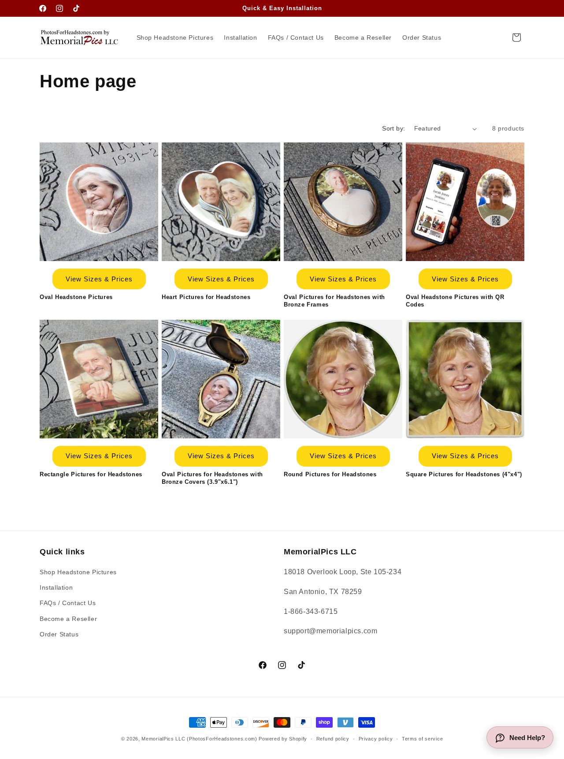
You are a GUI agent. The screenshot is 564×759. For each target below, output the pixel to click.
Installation (56, 587)
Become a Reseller (68, 618)
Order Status (59, 634)
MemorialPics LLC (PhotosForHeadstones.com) (199, 738)
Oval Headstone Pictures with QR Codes (455, 301)
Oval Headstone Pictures (76, 297)
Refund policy (332, 738)
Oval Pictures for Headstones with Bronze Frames (334, 301)
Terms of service (422, 738)
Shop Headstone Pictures (78, 572)
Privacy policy (376, 738)
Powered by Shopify (283, 738)
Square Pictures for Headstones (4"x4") (464, 474)
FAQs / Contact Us (68, 602)
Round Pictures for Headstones (330, 474)
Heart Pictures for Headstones (206, 297)
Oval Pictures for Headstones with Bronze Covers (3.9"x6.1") (212, 478)
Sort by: (393, 128)
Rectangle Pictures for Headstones (91, 474)
